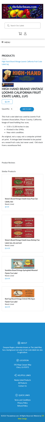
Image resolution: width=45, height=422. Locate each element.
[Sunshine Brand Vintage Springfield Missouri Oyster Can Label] (22, 264)
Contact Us (22, 386)
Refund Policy (22, 406)
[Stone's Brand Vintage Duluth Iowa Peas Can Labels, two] (22, 187)
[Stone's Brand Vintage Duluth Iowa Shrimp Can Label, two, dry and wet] (22, 228)
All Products (22, 383)
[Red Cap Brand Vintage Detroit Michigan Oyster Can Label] (22, 293)
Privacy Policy (23, 403)
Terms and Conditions (23, 400)
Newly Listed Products (22, 380)
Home (4, 59)
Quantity (5, 109)
